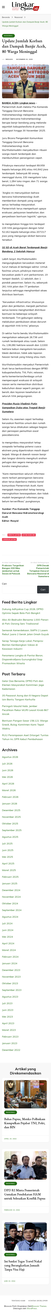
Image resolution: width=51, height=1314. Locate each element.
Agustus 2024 (10, 916)
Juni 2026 (7, 770)
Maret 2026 (9, 790)
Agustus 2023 (10, 996)
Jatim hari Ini (28, 535)
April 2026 (8, 783)
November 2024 (11, 896)
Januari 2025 (9, 883)
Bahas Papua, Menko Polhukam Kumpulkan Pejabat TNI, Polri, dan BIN (24, 1123)
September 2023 (11, 990)
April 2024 (8, 943)
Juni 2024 (7, 930)
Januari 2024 (9, 963)
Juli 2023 (7, 1003)
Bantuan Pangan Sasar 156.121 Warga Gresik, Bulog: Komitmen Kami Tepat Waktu (25, 724)
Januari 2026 (9, 803)
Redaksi (9, 59)
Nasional (8, 36)
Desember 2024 (11, 890)
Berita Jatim (14, 535)
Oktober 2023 (10, 983)
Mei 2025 (7, 856)
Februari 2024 (10, 956)
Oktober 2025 (10, 823)
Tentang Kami (18, 1301)
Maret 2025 (9, 870)
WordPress (32, 1308)
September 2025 (11, 830)
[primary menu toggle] (3, 7)
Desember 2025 (11, 810)
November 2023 (11, 976)
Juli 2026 (7, 763)
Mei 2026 (7, 776)
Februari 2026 (10, 796)
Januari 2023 (9, 1043)
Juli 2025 (7, 843)
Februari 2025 (10, 876)
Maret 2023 (9, 1029)
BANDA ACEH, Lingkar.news (18, 102)
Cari (4, 583)
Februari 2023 (10, 1036)
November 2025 (11, 816)
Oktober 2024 (10, 903)
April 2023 (8, 1023)
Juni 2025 (7, 850)
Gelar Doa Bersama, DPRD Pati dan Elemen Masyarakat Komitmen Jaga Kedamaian (23, 684)
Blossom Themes (39, 1306)
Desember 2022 (11, 1049)
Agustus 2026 (10, 757)
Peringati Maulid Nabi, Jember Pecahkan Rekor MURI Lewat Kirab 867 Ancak (25, 710)
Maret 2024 (9, 950)
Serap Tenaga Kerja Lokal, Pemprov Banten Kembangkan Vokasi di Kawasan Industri (22, 644)
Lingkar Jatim (9, 539)
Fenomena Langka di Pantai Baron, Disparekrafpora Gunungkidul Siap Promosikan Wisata (22, 659)
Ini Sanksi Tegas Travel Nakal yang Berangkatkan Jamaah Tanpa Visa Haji (23, 1265)
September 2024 (11, 910)
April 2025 (8, 863)
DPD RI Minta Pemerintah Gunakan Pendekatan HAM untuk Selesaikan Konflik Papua (24, 1194)
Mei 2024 (7, 936)
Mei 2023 (7, 1016)
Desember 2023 (11, 970)
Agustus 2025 (10, 836)
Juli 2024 (7, 923)
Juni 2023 (7, 1010)
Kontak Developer (38, 1301)
